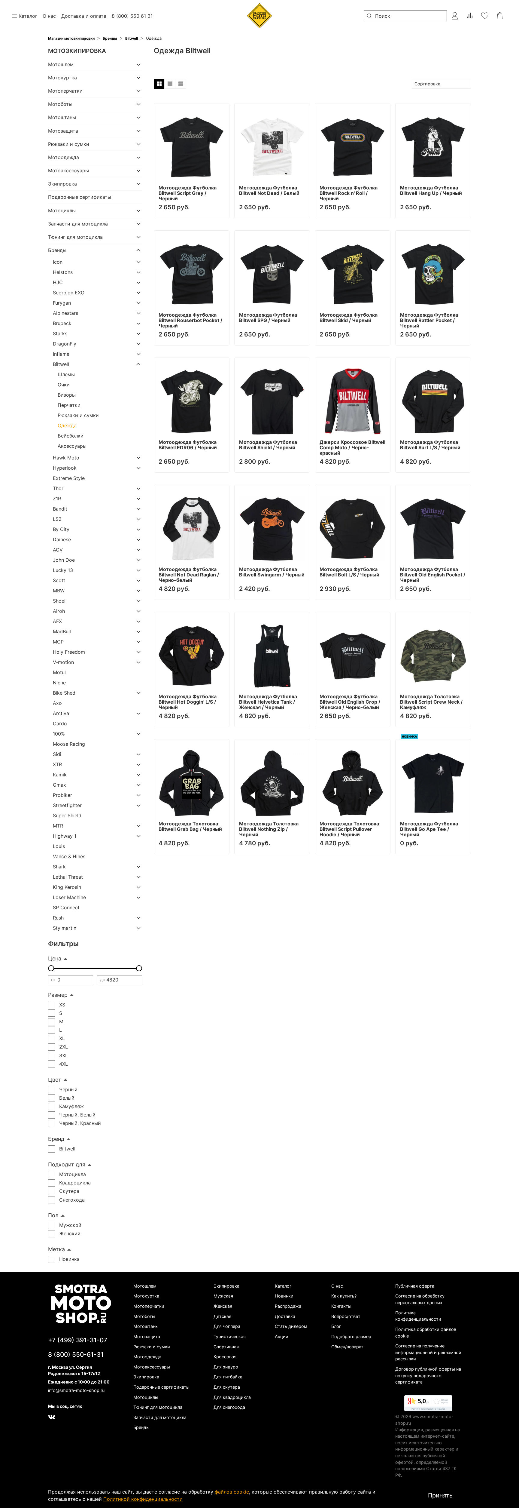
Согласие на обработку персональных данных (420, 1299)
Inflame (61, 354)
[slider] (51, 968)
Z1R (57, 499)
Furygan (62, 303)
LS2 (57, 519)
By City (61, 529)
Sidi (57, 754)
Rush (58, 918)
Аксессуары (72, 446)
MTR (58, 826)
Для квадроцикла (232, 1397)
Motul (59, 672)
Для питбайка (228, 1376)
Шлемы (66, 374)
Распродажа (288, 1306)
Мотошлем (61, 64)
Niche (59, 683)
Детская (222, 1316)
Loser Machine (69, 897)
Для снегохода (229, 1407)
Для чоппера (227, 1326)
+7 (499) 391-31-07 (77, 1340)
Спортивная (226, 1346)
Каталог (283, 1285)
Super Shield (67, 815)
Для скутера (227, 1387)
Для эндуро (226, 1366)
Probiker (62, 795)
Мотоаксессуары (68, 170)
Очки (64, 385)
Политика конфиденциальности (418, 1316)
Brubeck (62, 323)
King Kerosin (67, 887)
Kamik (60, 775)
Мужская (223, 1295)
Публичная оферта (414, 1285)
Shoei (59, 601)
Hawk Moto (66, 458)
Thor (58, 488)
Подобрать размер (351, 1336)
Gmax (59, 785)
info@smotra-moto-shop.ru (76, 1390)
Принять (440, 1495)
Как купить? (344, 1295)
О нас (337, 1285)
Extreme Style (69, 478)
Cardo (60, 723)
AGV (58, 550)
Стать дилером (291, 1326)
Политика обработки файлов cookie (425, 1332)
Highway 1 (64, 836)
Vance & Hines (69, 856)
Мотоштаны (62, 117)
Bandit (60, 509)
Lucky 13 (63, 570)
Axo (57, 703)
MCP (58, 642)
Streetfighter (67, 805)
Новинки (284, 1295)
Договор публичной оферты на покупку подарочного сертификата (428, 1375)
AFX (57, 621)
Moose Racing (69, 744)
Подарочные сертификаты (79, 197)
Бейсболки (70, 436)
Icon (57, 262)
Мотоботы (60, 104)
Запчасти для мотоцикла (78, 224)
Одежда (67, 425)
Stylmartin (64, 928)
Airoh (59, 611)
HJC (58, 282)
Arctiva (61, 713)
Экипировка (62, 184)
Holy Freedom (69, 652)
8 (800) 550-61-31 (76, 1354)
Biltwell (131, 38)
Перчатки (69, 405)
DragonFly (64, 344)
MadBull (62, 631)
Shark (59, 867)
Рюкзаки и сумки (68, 144)
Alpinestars (65, 313)
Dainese (62, 539)
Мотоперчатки (65, 91)
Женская (223, 1306)
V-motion (63, 662)
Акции (281, 1336)
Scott (59, 580)
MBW (59, 591)
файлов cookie (232, 1492)
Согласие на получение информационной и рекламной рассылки (428, 1352)
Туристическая (230, 1336)
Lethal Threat (68, 877)
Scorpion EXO (68, 293)
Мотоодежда (63, 157)
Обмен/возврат (347, 1346)
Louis (59, 846)
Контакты (341, 1306)
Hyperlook (65, 468)
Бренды (110, 38)
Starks (60, 333)
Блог (336, 1326)
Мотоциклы (62, 210)
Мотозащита (63, 131)
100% (59, 734)
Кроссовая (225, 1356)
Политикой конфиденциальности (143, 1499)
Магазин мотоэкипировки (71, 38)
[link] (428, 1404)
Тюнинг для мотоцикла (75, 237)
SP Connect (66, 907)
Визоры (67, 395)
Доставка (285, 1316)
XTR (57, 764)
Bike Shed (64, 693)
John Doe (64, 560)
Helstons (63, 272)
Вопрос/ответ (345, 1316)
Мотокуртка (62, 78)
